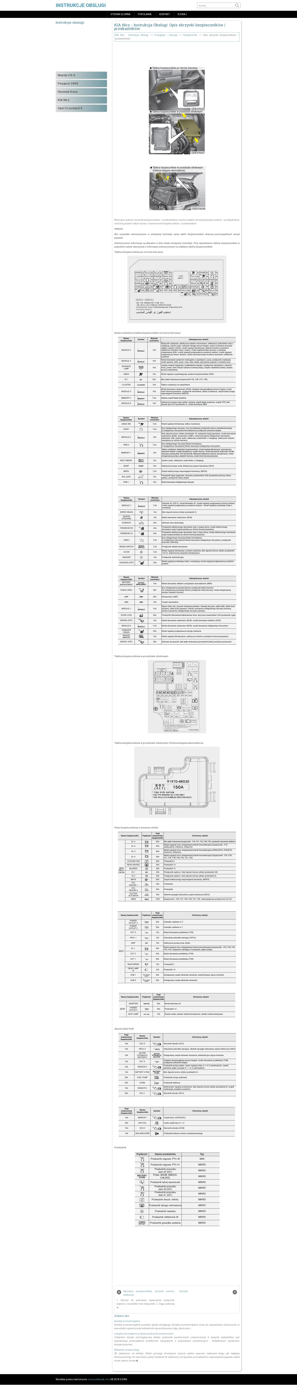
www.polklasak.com (99, 1379)
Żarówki (183, 1291)
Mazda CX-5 (66, 75)
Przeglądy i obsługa (166, 35)
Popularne (145, 14)
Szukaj (182, 14)
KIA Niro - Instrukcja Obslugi (131, 35)
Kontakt (164, 14)
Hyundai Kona (67, 91)
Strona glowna (120, 14)
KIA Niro (63, 100)
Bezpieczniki (190, 35)
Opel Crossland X (70, 108)
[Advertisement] (177, 53)
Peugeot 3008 (68, 83)
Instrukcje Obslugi (81, 5)
